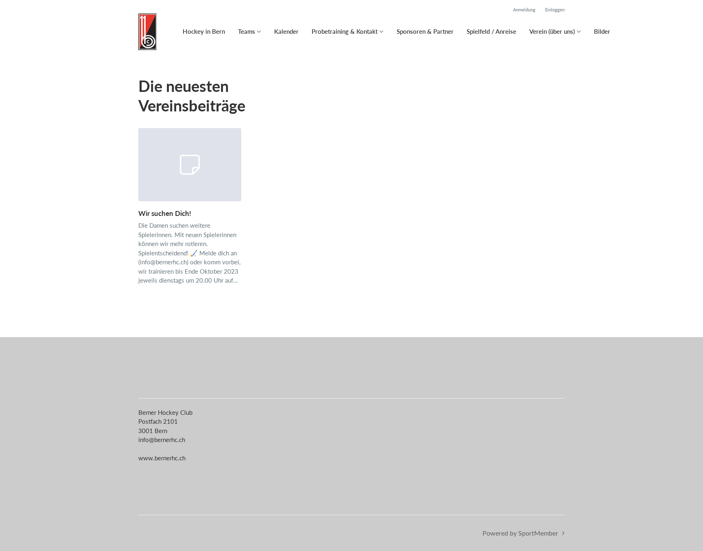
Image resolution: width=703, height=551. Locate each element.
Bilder (602, 31)
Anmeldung (524, 9)
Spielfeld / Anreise (491, 31)
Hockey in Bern (204, 31)
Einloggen (555, 9)
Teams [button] (246, 31)
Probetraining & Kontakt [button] (345, 31)
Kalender (286, 31)
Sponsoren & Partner (425, 31)
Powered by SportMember (520, 533)
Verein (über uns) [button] (552, 31)
